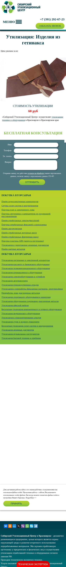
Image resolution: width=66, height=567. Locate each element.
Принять (16, 503)
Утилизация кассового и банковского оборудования (25, 264)
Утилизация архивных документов (18, 330)
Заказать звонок (50, 26)
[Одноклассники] (10, 526)
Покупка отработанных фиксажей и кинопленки (24, 225)
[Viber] (23, 526)
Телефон (8, 150)
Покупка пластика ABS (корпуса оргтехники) (23, 241)
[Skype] (31, 526)
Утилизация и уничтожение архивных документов (25, 245)
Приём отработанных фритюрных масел (20, 237)
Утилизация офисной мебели (15, 305)
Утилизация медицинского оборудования (21, 313)
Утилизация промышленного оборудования (22, 272)
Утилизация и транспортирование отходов (21, 318)
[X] (18, 526)
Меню (9, 22)
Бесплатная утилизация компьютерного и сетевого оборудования (32, 309)
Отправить (32, 182)
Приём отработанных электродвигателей (20, 220)
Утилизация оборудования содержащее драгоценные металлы (30, 301)
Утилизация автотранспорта (15, 281)
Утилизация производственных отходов (20, 285)
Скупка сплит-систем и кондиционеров (20, 206)
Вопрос (8, 162)
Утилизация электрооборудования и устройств (23, 277)
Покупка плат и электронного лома (18, 210)
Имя (10, 145)
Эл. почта (7, 156)
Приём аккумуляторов (12, 229)
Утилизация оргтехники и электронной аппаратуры (26, 260)
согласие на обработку (36, 173)
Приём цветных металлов (13, 249)
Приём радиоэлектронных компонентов (20, 201)
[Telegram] (36, 526)
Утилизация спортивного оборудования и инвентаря (26, 297)
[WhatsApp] (27, 526)
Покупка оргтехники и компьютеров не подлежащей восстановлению (26, 215)
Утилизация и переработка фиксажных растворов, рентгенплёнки (32, 289)
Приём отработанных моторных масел (19, 233)
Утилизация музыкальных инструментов (20, 334)
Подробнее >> (31, 498)
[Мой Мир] (14, 526)
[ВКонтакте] (6, 526)
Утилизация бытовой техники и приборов (21, 338)
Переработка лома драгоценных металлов (21, 293)
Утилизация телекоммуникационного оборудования (26, 268)
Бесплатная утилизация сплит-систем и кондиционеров (27, 326)
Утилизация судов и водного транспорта (20, 322)
